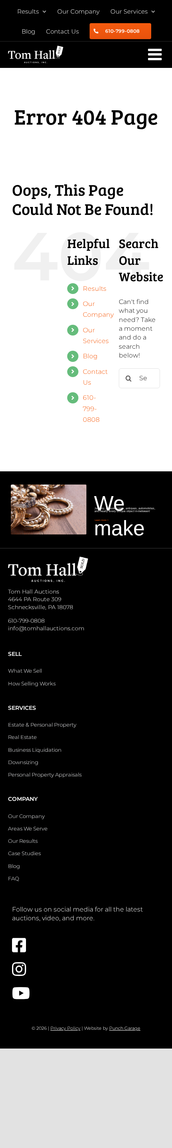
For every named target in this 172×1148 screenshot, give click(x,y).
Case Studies (24, 853)
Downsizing (23, 762)
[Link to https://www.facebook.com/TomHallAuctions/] (82, 945)
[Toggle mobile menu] (156, 54)
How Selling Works (32, 683)
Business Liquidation (35, 750)
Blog (90, 356)
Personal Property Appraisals (45, 774)
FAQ (13, 878)
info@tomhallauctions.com (46, 628)
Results (94, 288)
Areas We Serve (28, 828)
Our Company (26, 816)
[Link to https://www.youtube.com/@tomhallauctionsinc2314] (82, 993)
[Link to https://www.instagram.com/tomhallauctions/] (82, 969)
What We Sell (25, 670)
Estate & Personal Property (42, 724)
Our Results (23, 841)
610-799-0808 (91, 408)
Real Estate (22, 737)
